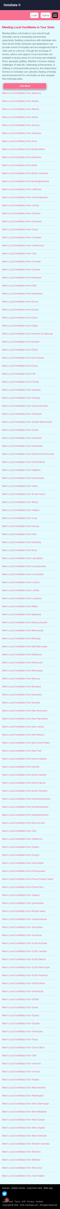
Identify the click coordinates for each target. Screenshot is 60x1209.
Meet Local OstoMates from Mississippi (22, 670)
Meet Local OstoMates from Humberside (23, 478)
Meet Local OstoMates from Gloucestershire (25, 406)
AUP (24, 1201)
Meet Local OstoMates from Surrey (20, 1007)
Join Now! (25, 86)
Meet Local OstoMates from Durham (21, 341)
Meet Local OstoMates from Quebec (21, 895)
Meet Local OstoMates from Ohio (19, 831)
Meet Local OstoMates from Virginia (20, 1079)
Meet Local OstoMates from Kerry (19, 550)
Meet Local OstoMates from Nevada (21, 702)
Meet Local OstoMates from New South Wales (26, 742)
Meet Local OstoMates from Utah (19, 1055)
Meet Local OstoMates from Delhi (19, 285)
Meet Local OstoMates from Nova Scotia (23, 823)
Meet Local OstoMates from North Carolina (24, 774)
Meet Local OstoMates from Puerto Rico (23, 887)
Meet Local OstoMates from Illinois (20, 502)
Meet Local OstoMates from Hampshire (22, 446)
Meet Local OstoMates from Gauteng (21, 389)
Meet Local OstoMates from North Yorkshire (24, 790)
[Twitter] (4, 1193)
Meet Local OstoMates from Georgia (21, 397)
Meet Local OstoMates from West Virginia (23, 1127)
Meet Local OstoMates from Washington (23, 1095)
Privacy (30, 1201)
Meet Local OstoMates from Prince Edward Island (27, 879)
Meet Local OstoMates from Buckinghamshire (25, 181)
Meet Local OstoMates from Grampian (22, 414)
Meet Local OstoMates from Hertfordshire (23, 462)
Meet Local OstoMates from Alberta (20, 109)
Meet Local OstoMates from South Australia (24, 943)
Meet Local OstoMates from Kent (19, 534)
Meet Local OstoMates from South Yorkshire (25, 975)
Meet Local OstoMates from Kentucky (21, 542)
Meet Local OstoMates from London (20, 582)
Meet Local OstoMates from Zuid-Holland (23, 1175)
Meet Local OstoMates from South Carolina (24, 951)
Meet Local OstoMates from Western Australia (26, 1143)
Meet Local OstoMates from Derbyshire (22, 293)
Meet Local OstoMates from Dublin (20, 325)
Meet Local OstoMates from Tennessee (22, 1031)
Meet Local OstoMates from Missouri (21, 678)
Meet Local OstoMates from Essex (20, 365)
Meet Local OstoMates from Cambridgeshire (25, 197)
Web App (48, 1188)
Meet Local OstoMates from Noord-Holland (24, 758)
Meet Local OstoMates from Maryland (21, 614)
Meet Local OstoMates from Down (20, 317)
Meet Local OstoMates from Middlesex (22, 654)
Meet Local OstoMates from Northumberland (25, 807)
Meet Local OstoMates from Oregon (20, 855)
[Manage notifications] (7, 1200)
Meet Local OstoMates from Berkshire (21, 157)
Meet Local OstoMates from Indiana (20, 510)
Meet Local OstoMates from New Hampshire (25, 718)
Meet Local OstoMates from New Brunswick (24, 710)
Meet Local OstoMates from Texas (20, 1039)
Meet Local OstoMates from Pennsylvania (23, 871)
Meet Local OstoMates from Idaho (20, 486)
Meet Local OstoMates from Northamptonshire (26, 798)
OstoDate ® (12, 5)
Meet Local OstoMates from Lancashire (22, 558)
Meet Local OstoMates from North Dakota (23, 782)
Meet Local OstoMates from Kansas (20, 526)
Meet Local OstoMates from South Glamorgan (26, 967)
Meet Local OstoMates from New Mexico (23, 734)
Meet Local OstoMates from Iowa (19, 518)
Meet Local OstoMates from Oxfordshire (23, 863)
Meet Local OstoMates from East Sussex (23, 357)
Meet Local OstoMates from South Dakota (24, 959)
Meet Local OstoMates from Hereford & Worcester (28, 454)
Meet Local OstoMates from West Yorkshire (24, 1135)
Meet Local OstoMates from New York (22, 750)
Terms (17, 1201)
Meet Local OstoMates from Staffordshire (23, 983)
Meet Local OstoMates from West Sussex (23, 1119)
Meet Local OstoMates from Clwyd (20, 229)
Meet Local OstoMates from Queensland (23, 903)
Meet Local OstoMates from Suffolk (20, 999)
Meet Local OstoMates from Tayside (21, 1023)
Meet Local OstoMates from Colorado (21, 237)
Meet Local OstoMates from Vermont (21, 1063)
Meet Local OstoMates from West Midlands (24, 1111)
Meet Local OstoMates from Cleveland (22, 221)
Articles (6, 1188)
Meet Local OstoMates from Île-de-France (23, 494)
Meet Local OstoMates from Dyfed (20, 349)
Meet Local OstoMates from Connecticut (23, 245)
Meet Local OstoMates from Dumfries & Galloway (27, 333)
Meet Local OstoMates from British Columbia (25, 173)
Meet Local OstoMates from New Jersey (23, 726)
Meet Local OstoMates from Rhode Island (23, 911)
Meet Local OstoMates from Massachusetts (24, 622)
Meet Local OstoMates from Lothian (20, 590)
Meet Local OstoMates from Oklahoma (22, 839)
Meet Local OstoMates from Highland (21, 470)
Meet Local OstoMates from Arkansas (21, 133)
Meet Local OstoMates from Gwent (20, 430)
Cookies (39, 1201)
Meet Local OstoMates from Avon (19, 141)
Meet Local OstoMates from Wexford (21, 1151)
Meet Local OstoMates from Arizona (20, 125)
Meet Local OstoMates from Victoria (21, 1071)
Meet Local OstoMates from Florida (20, 381)
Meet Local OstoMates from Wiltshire (21, 1159)
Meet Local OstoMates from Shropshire (22, 927)
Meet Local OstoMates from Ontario (20, 847)
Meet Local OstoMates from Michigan (21, 638)
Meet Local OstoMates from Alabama (21, 93)
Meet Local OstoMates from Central (20, 205)
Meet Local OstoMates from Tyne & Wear (23, 1047)
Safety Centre (18, 1188)
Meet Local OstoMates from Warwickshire (23, 1087)
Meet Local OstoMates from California (21, 189)
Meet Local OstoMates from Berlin (19, 165)
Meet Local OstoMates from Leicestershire (24, 566)
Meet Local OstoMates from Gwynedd (21, 438)
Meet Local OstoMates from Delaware (21, 277)
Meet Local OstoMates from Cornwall (21, 261)
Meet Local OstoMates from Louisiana (21, 598)
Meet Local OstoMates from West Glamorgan (25, 1103)
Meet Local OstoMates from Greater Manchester (27, 422)
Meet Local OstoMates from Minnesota (22, 662)
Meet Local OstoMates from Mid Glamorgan (24, 646)
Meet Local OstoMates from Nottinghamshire (25, 815)
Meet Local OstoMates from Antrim (20, 117)
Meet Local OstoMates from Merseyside (23, 630)
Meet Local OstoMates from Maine (20, 606)
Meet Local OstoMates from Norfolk (20, 766)
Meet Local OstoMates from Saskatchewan (24, 919)
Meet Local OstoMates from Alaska (20, 101)
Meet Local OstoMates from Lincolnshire (23, 574)
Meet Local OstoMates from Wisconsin (22, 1167)
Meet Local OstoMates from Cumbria (21, 269)
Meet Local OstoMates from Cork (19, 253)
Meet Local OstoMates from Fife (19, 373)
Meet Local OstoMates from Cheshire (21, 213)
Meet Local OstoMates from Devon (20, 301)
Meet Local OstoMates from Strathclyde (22, 991)
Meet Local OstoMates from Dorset (20, 309)
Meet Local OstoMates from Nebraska (22, 694)
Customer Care (34, 1188)
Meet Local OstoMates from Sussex (20, 1015)
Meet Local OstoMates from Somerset (22, 935)
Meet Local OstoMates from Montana (21, 686)
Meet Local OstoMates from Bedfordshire (23, 149)
